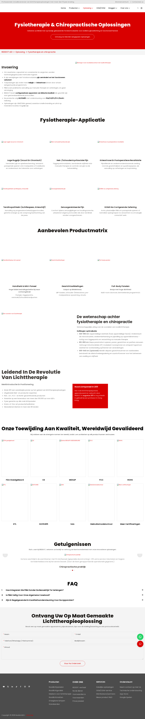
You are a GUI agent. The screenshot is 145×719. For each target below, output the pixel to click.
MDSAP (72, 479)
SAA (72, 524)
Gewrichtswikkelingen (72, 286)
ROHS (130, 479)
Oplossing (20, 52)
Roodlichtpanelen (56, 687)
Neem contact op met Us (130, 687)
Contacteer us (137, 2)
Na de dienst (77, 691)
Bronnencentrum (122, 2)
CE (43, 479)
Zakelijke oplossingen (105, 687)
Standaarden (54, 704)
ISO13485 (43, 524)
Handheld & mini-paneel (24, 286)
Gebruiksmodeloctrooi (101, 524)
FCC (101, 479)
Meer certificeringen (130, 524)
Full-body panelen (121, 286)
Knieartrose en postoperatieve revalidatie (120, 160)
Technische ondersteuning (131, 690)
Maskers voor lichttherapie (60, 694)
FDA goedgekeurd (15, 479)
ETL (14, 524)
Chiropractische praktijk (72, 566)
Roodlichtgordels (56, 690)
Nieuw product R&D (104, 697)
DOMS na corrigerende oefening (121, 207)
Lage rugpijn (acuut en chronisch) (24, 160)
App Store (124, 694)
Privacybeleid (78, 701)
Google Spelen (126, 697)
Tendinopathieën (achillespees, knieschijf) (24, 207)
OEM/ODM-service (104, 690)
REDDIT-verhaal (79, 687)
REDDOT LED (7, 52)
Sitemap (29, 715)
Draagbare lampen (57, 701)
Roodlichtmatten (56, 697)
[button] (70, 570)
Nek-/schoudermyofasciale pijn (72, 160)
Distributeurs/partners (105, 694)
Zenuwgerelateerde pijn (72, 207)
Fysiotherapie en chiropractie (42, 52)
